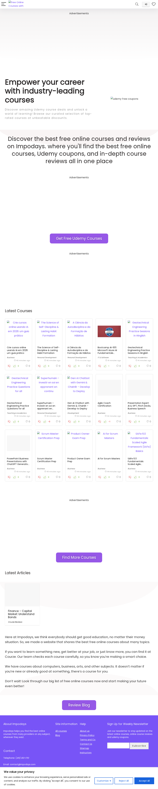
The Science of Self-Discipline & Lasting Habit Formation (48, 350)
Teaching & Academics (137, 357)
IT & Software (103, 357)
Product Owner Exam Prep (78, 460)
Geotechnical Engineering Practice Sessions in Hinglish (139, 350)
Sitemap (84, 748)
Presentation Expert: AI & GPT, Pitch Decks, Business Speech (139, 405)
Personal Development (46, 357)
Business (11, 357)
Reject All (124, 780)
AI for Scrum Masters (109, 458)
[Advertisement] (79, 37)
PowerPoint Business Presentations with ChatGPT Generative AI (18, 462)
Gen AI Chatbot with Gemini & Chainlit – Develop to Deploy (78, 405)
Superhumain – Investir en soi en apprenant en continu (46, 407)
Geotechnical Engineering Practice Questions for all (18, 405)
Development (73, 413)
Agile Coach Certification (104, 404)
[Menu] (3, 4)
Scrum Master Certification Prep (46, 460)
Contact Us (86, 744)
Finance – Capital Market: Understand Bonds (21, 614)
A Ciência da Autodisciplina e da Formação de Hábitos (79, 350)
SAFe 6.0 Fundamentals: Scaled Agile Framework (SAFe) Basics (138, 464)
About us (84, 731)
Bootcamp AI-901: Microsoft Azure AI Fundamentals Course (107, 351)
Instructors (85, 752)
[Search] (137, 4)
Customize (103, 780)
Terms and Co (87, 739)
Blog (57, 735)
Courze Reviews (15, 622)
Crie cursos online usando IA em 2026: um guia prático (17, 350)
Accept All (144, 780)
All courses (61, 731)
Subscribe (139, 745)
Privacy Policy (87, 735)
